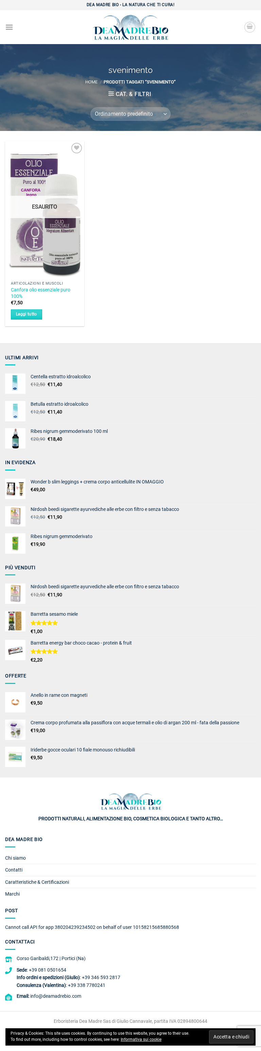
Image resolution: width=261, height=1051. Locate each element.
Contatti (13, 870)
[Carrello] (249, 27)
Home (91, 81)
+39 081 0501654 (47, 970)
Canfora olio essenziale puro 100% (40, 293)
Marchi (12, 894)
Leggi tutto (26, 314)
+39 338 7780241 (86, 985)
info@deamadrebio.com (55, 996)
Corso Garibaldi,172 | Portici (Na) (51, 958)
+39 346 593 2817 (101, 977)
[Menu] (9, 27)
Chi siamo (15, 858)
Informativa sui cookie (141, 1039)
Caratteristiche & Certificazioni (37, 882)
